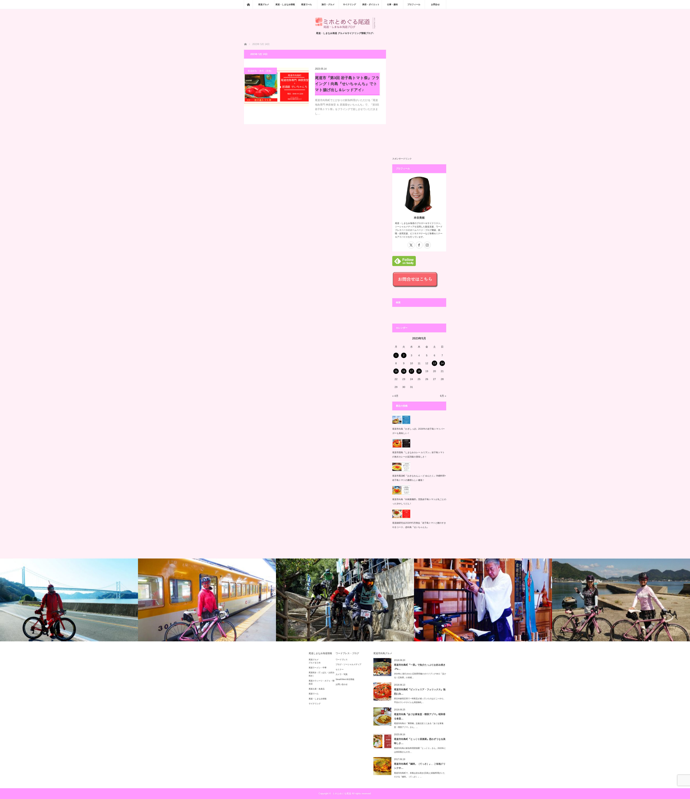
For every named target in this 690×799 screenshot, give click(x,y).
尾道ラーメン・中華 (317, 668)
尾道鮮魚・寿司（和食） (260, 71)
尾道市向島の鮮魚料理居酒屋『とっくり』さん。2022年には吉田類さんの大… (420, 750)
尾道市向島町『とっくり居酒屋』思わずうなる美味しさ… (419, 741)
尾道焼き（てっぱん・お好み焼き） (321, 674)
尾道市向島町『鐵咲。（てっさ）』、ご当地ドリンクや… (419, 766)
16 (403, 371)
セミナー (340, 669)
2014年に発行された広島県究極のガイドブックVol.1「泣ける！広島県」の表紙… (420, 676)
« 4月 (395, 395)
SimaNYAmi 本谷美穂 (345, 679)
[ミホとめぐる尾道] (345, 27)
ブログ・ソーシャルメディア (348, 664)
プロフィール (413, 4)
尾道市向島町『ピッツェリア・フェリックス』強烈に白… (419, 691)
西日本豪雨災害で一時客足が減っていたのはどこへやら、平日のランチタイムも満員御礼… (419, 700)
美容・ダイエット (371, 4)
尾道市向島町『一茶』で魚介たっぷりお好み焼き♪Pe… (419, 666)
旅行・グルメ (328, 4)
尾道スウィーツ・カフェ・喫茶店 (321, 682)
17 (411, 371)
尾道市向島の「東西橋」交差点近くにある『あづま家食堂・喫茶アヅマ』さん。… (418, 725)
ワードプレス (342, 659)
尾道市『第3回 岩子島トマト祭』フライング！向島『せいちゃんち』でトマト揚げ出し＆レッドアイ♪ (347, 84)
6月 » (443, 395)
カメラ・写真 (342, 674)
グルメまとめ (315, 662)
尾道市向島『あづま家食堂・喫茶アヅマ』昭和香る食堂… (419, 716)
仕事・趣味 (392, 4)
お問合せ (435, 4)
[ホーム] (248, 4)
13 (434, 363)
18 (419, 371)
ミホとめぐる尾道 (341, 793)
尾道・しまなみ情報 (285, 4)
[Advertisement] (419, 104)
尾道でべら (306, 4)
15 (396, 371)
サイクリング (349, 4)
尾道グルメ (263, 4)
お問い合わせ (342, 684)
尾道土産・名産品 (317, 689)
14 (442, 363)
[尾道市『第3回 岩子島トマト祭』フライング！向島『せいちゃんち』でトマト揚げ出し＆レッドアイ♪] (276, 87)
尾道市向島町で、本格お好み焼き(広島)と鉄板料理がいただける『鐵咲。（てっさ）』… (419, 775)
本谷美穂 (419, 217)
